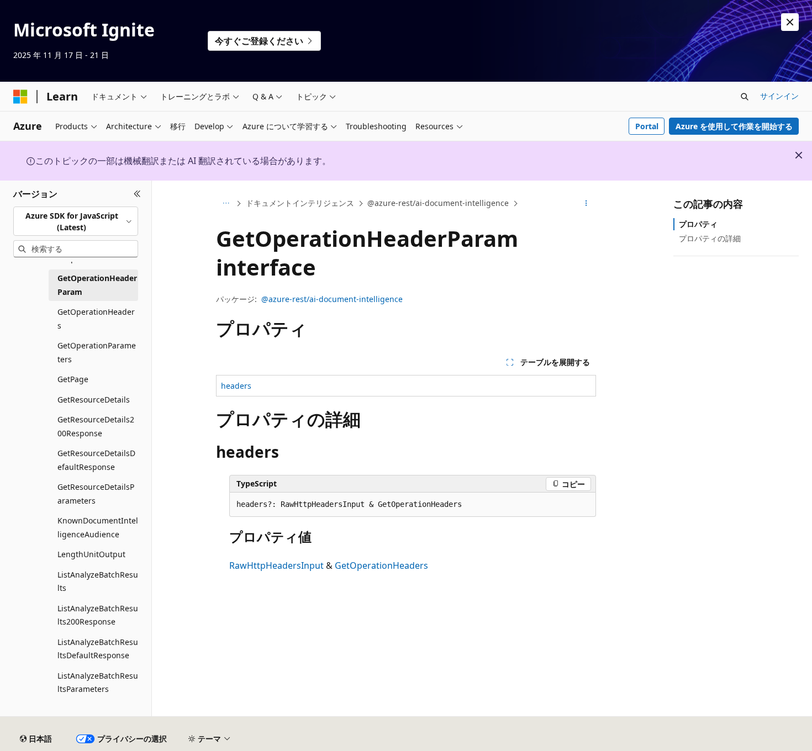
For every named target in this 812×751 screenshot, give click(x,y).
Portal (646, 126)
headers (236, 385)
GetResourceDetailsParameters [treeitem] (95, 494)
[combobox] (75, 221)
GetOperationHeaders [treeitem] (96, 318)
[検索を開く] (745, 97)
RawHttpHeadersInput (276, 565)
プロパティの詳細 (710, 238)
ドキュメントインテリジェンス (300, 203)
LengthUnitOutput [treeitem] (91, 554)
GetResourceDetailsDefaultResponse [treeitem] (96, 460)
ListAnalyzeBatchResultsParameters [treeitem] (97, 682)
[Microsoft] (20, 96)
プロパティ (698, 224)
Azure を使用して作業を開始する (734, 126)
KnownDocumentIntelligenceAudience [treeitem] (97, 527)
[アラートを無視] (790, 22)
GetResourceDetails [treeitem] (93, 399)
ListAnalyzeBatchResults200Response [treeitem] (97, 615)
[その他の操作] (586, 204)
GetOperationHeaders (381, 565)
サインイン (779, 96)
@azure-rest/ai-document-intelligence (438, 203)
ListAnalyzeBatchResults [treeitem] (97, 581)
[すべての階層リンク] (225, 204)
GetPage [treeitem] (72, 379)
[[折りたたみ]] (137, 194)
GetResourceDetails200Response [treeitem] (95, 426)
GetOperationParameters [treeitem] (96, 352)
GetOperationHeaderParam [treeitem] (97, 285)
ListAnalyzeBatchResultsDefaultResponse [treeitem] (97, 649)
